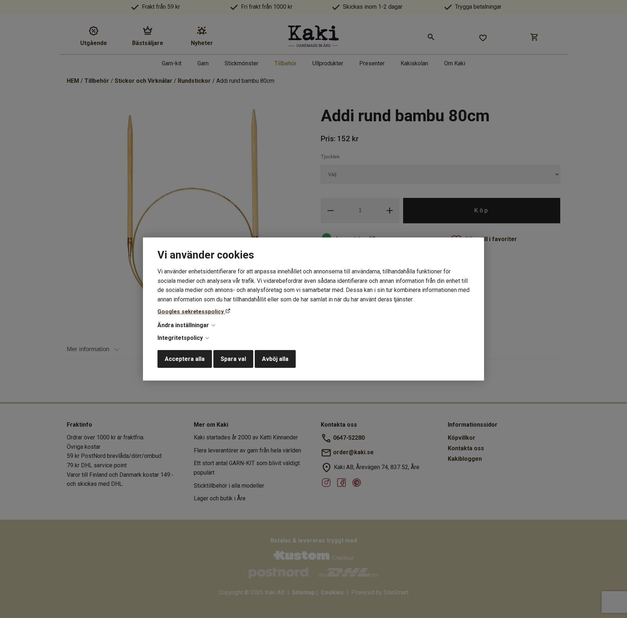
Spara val (233, 358)
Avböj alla (275, 358)
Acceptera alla (185, 358)
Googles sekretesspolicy (191, 311)
